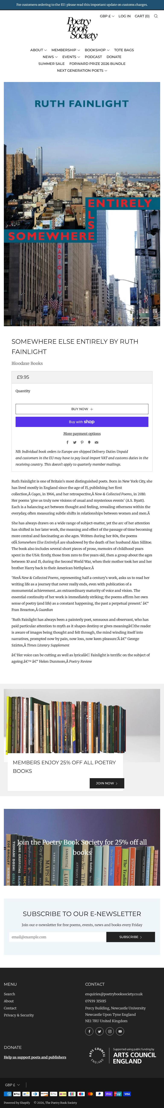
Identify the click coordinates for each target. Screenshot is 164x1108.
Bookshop (95, 50)
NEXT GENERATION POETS (80, 71)
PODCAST (93, 57)
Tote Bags (124, 50)
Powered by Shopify (17, 1102)
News (48, 57)
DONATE (114, 57)
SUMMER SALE (51, 64)
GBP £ (105, 16)
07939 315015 (95, 1001)
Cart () (142, 16)
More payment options (82, 433)
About (36, 50)
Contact (10, 1008)
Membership (63, 50)
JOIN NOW (105, 783)
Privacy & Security (19, 1015)
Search (9, 994)
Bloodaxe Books (27, 363)
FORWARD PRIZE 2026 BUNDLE (97, 64)
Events (69, 57)
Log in (125, 16)
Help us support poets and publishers (35, 1057)
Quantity (23, 391)
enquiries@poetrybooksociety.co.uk (114, 994)
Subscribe (128, 937)
